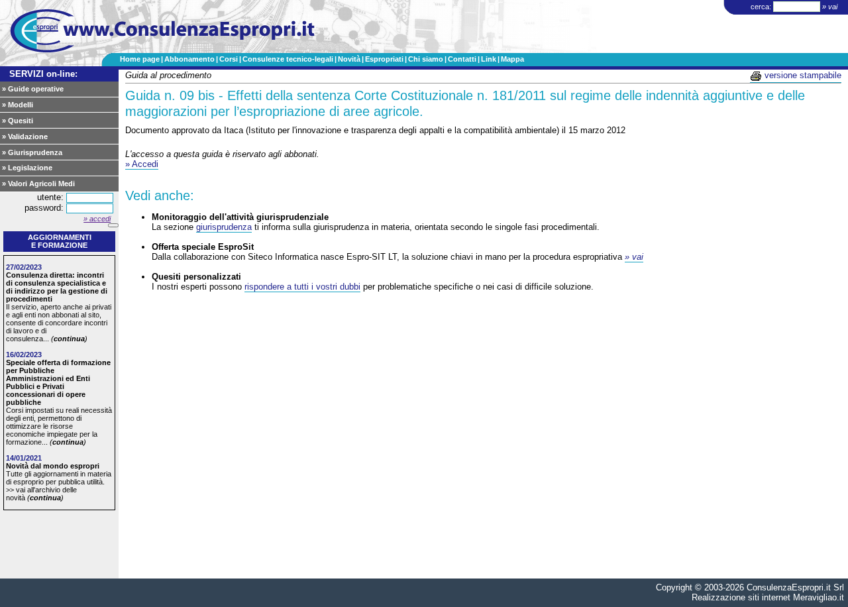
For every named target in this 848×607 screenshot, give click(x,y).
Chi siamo (425, 59)
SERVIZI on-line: (43, 74)
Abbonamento (189, 59)
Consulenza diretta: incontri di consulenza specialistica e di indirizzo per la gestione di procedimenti (56, 287)
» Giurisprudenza (32, 152)
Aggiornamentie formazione (59, 241)
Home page (140, 59)
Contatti (462, 59)
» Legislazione (27, 168)
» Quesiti (17, 121)
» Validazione (25, 136)
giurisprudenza (224, 227)
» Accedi (141, 164)
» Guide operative (33, 89)
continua (69, 339)
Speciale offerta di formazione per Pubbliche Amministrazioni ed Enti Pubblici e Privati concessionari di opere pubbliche (58, 382)
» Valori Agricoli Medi (38, 184)
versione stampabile (801, 75)
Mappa (512, 59)
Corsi (228, 59)
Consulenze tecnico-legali (287, 59)
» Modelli (17, 105)
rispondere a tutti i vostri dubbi (302, 287)
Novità (349, 59)
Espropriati (384, 59)
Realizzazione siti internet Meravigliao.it (768, 597)
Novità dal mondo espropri (52, 466)
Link (488, 59)
